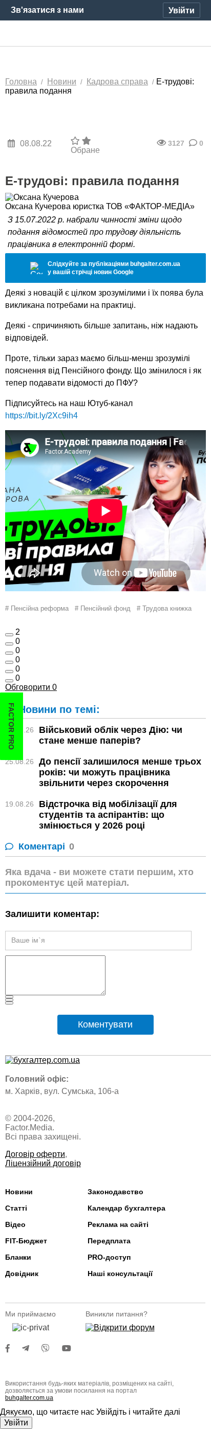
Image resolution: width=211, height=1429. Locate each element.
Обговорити (31, 687)
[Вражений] (9, 653)
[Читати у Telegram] (31, 1348)
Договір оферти (35, 1154)
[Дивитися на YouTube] (71, 1348)
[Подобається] (9, 634)
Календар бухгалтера (126, 1208)
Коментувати (105, 1024)
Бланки (18, 1257)
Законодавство (115, 1192)
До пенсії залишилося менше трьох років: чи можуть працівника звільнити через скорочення (120, 772)
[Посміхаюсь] (9, 643)
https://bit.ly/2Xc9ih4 (41, 415)
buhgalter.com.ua (29, 1397)
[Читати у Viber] (51, 1348)
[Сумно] (9, 662)
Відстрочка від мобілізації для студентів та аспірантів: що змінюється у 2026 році (108, 815)
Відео (15, 1224)
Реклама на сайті (118, 1224)
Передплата (109, 1241)
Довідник (21, 1273)
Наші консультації (120, 1273)
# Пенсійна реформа (37, 608)
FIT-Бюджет (26, 1241)
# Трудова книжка (164, 608)
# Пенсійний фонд (103, 608)
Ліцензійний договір (43, 1163)
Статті (16, 1208)
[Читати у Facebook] (14, 1348)
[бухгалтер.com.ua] (105, 33)
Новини (19, 1192)
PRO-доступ (109, 1257)
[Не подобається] (9, 680)
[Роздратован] (9, 671)
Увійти (16, 1422)
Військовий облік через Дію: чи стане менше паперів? (110, 735)
